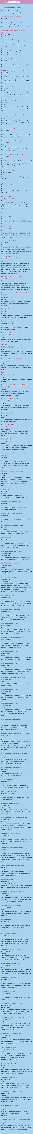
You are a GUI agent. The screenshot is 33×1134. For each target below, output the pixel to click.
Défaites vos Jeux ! (6, 413)
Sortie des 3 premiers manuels (9, 1105)
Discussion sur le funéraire (8, 321)
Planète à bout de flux (7, 779)
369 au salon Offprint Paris (8, 791)
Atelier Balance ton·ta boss (8, 87)
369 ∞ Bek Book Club (7, 879)
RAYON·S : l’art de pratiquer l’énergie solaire (13, 71)
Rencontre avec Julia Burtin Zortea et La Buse (14, 753)
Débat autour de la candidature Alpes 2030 (13, 385)
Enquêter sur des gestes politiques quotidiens (13, 865)
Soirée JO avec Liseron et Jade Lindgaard (12, 513)
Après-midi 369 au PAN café (9, 425)
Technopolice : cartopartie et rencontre (12, 847)
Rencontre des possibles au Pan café (11, 551)
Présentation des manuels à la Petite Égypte (13, 1017)
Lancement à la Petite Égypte (9, 977)
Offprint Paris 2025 (6, 197)
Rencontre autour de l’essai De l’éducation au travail (15, 59)
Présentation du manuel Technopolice (11, 905)
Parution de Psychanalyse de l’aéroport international (15, 1119)
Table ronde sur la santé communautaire (12, 471)
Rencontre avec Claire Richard (9, 333)
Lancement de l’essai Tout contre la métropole (14, 45)
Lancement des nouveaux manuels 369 (11, 949)
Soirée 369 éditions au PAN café (10, 803)
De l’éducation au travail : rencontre (11, 129)
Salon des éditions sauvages (9, 577)
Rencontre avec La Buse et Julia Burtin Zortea (14, 817)
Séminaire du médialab (7, 595)
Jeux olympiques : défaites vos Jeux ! (11, 501)
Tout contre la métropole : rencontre (11, 17)
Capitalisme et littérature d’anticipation (12, 525)
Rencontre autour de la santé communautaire (13, 677)
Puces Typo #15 (5, 309)
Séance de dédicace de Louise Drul (11, 359)
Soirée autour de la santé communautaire (12, 637)
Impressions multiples (7, 183)
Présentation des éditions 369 (9, 991)
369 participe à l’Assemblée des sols (11, 277)
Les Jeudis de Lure (6, 537)
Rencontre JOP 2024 (6, 439)
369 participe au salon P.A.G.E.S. (10, 345)
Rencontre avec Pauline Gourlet (10, 399)
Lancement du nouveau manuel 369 (10, 833)
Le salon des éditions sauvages (9, 257)
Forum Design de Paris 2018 (8, 1047)
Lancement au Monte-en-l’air (9, 1077)
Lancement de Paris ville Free (9, 241)
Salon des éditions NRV (7, 171)
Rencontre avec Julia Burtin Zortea (11, 719)
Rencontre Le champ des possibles (10, 609)
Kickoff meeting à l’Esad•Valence (10, 563)
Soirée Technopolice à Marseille (10, 963)
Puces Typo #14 (5, 489)
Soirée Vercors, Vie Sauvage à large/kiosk (13, 891)
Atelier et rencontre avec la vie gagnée (12, 141)
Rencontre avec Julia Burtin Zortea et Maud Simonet (15, 155)
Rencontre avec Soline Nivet (9, 227)
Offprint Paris (4, 373)
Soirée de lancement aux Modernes (11, 101)
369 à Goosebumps (6, 919)
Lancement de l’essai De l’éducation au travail (14, 115)
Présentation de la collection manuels (11, 1003)
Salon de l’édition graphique (9, 933)
